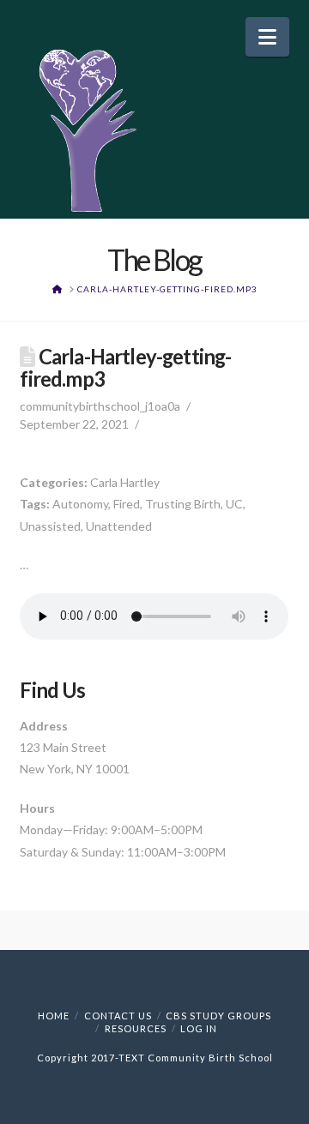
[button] (267, 37)
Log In (198, 1028)
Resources (136, 1028)
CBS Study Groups (218, 1015)
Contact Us (118, 1015)
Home (54, 1015)
